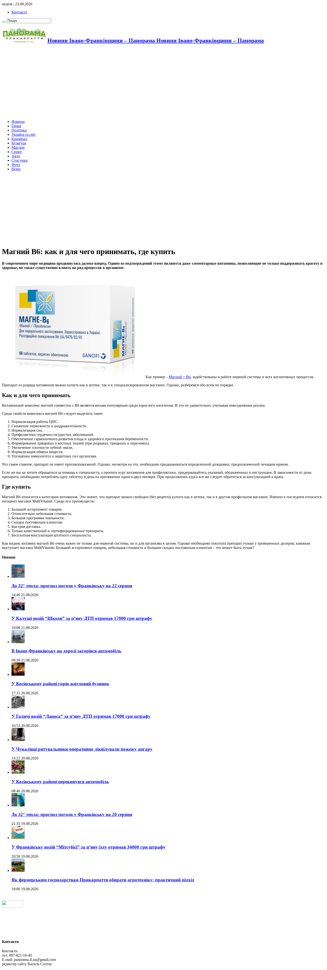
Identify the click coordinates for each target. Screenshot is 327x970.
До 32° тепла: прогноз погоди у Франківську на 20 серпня (71, 814)
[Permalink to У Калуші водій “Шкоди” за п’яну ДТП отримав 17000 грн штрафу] (18, 609)
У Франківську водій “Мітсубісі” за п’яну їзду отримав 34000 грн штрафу (88, 847)
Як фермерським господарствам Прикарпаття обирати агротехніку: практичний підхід (102, 879)
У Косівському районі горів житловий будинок (60, 683)
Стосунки (19, 160)
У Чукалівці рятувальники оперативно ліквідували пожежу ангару (81, 749)
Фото (15, 165)
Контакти (19, 12)
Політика (19, 130)
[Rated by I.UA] (12, 907)
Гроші (16, 126)
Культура (18, 143)
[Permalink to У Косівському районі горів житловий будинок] (18, 674)
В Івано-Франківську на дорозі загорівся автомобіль (66, 650)
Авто (15, 156)
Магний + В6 (180, 377)
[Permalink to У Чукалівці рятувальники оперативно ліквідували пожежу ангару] (18, 740)
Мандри (18, 147)
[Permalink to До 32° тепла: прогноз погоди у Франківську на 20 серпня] (18, 805)
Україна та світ (23, 134)
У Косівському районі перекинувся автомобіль (60, 781)
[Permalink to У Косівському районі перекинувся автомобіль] (18, 772)
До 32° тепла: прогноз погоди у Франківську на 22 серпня (71, 585)
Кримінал (19, 139)
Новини (18, 122)
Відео (16, 169)
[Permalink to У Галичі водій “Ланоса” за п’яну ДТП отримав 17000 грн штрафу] (18, 707)
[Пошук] (4, 22)
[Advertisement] (145, 82)
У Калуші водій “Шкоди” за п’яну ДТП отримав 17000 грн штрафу (81, 618)
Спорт (16, 152)
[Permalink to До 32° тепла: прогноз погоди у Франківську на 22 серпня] (18, 576)
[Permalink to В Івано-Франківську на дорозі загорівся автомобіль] (18, 642)
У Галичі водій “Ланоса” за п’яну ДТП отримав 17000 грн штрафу (81, 716)
